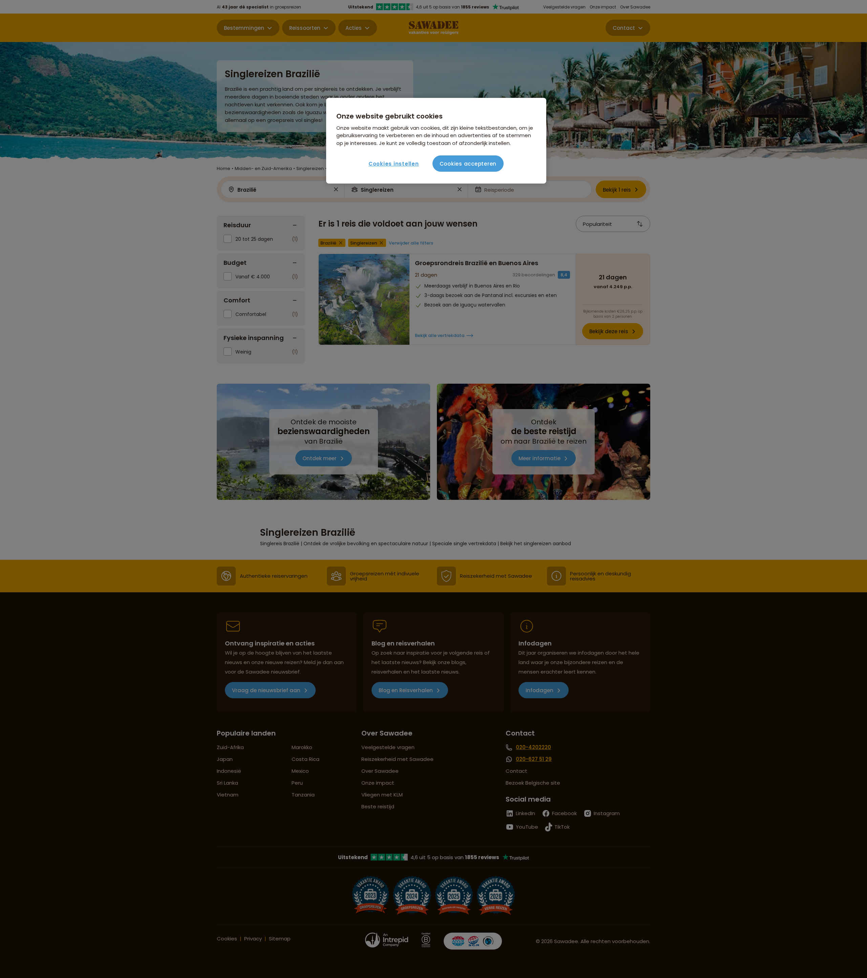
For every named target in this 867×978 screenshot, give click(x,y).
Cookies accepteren (468, 163)
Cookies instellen (393, 163)
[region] (436, 141)
